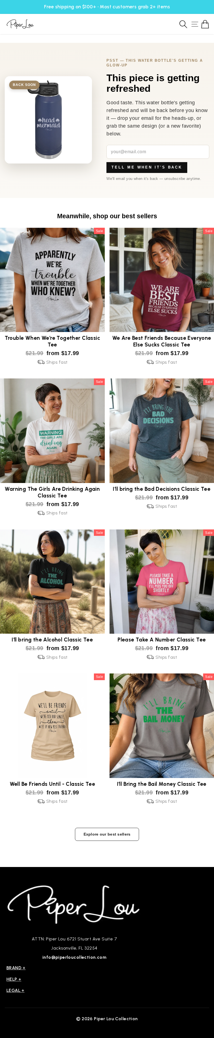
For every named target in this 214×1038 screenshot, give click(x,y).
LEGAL (15, 990)
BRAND (16, 967)
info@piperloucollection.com (74, 957)
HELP (13, 979)
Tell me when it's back (146, 167)
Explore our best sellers (107, 834)
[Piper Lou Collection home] (74, 904)
